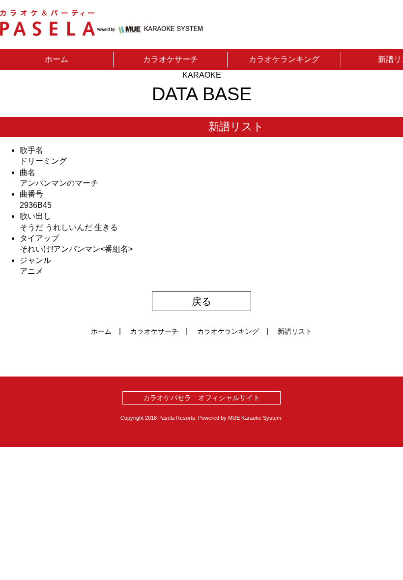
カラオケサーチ (170, 59)
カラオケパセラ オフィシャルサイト (201, 398)
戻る (201, 301)
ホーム (56, 59)
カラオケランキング (284, 59)
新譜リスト (295, 331)
